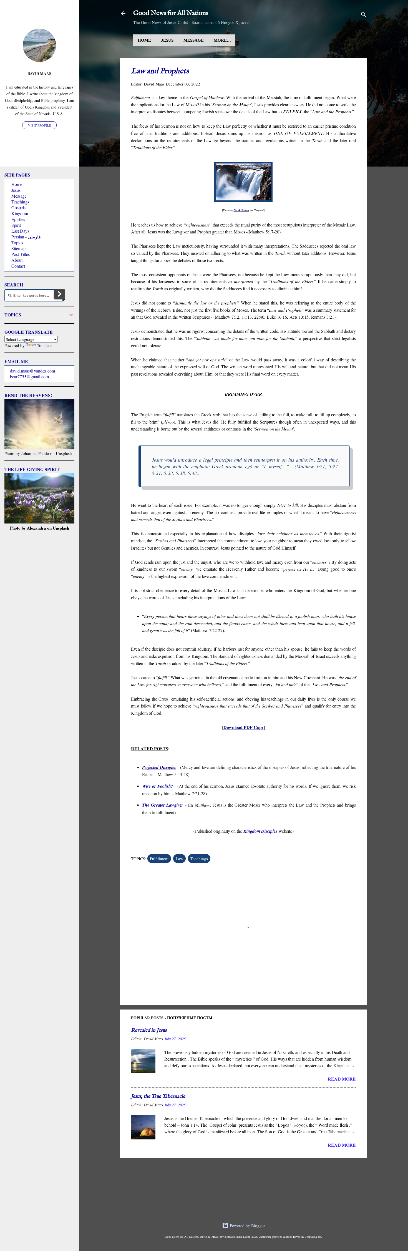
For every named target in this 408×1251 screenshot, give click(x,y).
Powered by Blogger (247, 1225)
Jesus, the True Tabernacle (158, 1096)
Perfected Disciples (159, 767)
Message (193, 40)
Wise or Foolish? (157, 786)
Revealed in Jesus (149, 1030)
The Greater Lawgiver (162, 805)
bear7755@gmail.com (29, 376)
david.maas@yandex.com (32, 371)
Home (144, 40)
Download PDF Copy (243, 727)
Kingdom (19, 213)
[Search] (363, 15)
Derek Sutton (241, 210)
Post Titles (20, 254)
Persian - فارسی (26, 237)
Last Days (20, 231)
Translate (44, 345)
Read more (342, 1079)
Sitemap (18, 248)
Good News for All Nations (170, 13)
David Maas (39, 73)
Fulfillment (159, 858)
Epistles (18, 219)
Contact (18, 266)
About (16, 260)
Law (179, 858)
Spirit (16, 225)
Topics (17, 242)
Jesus (167, 40)
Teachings (199, 858)
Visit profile (39, 125)
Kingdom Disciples (260, 831)
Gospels (18, 207)
